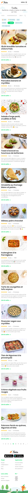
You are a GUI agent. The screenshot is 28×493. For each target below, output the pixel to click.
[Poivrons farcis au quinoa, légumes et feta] (14, 416)
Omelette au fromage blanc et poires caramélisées (11, 187)
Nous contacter (4, 476)
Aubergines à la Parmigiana (8, 253)
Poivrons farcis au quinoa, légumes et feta (13, 426)
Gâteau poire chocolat (12, 220)
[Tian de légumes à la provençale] (14, 346)
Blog (2, 468)
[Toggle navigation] (24, 2)
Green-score (18, 464)
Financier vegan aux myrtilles (11, 322)
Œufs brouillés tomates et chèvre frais (13, 47)
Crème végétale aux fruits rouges (13, 390)
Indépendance (4, 464)
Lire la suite (5, 60)
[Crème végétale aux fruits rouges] (14, 380)
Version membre (19, 466)
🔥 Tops (4, 19)
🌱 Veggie (10, 22)
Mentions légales (5, 480)
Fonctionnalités (19, 462)
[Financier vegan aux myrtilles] (14, 311)
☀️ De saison (11, 19)
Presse (2, 478)
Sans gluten (18, 22)
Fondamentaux (12, 15)
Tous (2, 15)
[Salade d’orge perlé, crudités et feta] (14, 107)
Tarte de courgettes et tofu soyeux (12, 288)
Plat (18, 19)
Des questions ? (19, 468)
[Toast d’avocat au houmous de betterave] (14, 141)
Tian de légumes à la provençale (11, 356)
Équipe (2, 462)
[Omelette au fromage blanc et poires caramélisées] (14, 175)
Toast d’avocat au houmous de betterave (12, 151)
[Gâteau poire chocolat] (14, 211)
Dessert (4, 22)
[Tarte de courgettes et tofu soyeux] (14, 277)
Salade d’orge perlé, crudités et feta (10, 117)
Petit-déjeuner (6, 26)
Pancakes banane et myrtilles (11, 81)
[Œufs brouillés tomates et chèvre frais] (14, 37)
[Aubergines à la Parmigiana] (14, 243)
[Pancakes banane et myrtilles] (14, 71)
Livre (2, 466)
